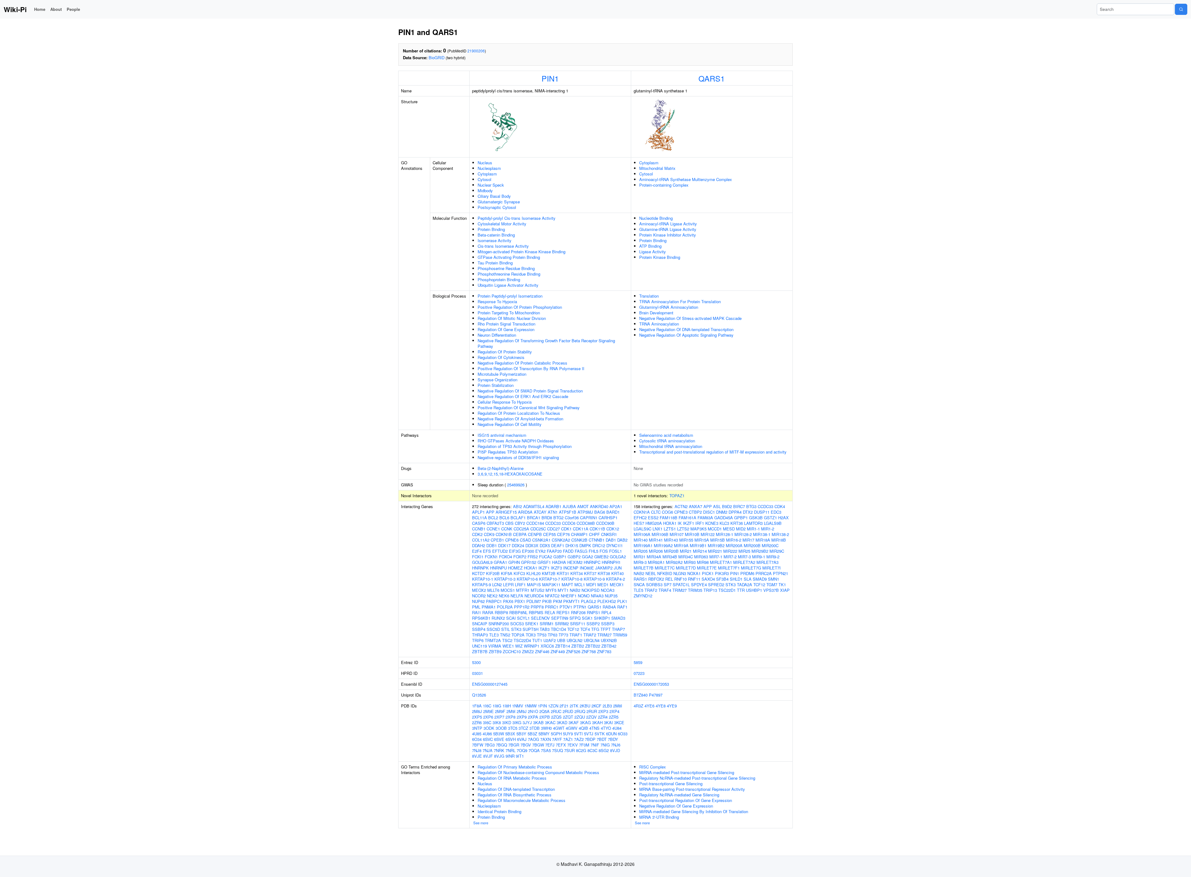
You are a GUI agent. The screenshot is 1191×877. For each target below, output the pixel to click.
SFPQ (575, 618)
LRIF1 (520, 584)
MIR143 (671, 540)
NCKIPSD (591, 590)
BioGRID (436, 57)
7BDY (613, 739)
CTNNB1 (596, 540)
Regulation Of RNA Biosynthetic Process (514, 795)
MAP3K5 (698, 529)
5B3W (498, 734)
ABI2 (517, 506)
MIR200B (752, 545)
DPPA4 (735, 512)
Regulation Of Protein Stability (505, 352)
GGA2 (587, 557)
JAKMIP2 (604, 568)
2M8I (617, 706)
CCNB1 (478, 529)
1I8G (497, 706)
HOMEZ (515, 568)
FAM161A (687, 517)
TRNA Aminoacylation (659, 324)
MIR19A (681, 545)
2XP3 (603, 711)
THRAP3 (480, 635)
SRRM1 (547, 624)
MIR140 (641, 540)
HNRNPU (498, 568)
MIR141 (656, 540)
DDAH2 (478, 545)
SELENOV (540, 618)
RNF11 (694, 579)
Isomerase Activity (494, 240)
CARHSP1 (608, 517)
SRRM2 (562, 624)
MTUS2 (537, 590)
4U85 (476, 734)
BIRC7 (739, 506)
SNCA (639, 584)
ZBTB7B (480, 651)
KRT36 (736, 523)
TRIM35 (695, 590)
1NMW (530, 706)
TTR (741, 590)
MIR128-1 (724, 534)
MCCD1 (715, 529)
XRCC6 (547, 646)
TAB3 (545, 629)
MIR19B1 (698, 545)
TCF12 (573, 629)
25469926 (515, 485)
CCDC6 (568, 523)
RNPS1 (593, 612)
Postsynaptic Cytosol (497, 207)
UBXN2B (609, 640)
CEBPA (520, 534)
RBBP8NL (518, 612)
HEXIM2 (574, 562)
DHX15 (571, 545)
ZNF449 (558, 651)
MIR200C (770, 545)
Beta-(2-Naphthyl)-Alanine (501, 468)
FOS (604, 551)
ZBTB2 (577, 646)
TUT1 (537, 640)
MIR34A (654, 557)
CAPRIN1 (588, 517)
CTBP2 (695, 512)
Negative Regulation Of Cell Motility (510, 424)
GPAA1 (500, 562)
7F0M (584, 745)
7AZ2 (579, 739)
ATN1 (553, 512)
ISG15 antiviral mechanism (502, 435)
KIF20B (493, 573)
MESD (729, 529)
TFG (595, 629)
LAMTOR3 (753, 523)
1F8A (477, 706)
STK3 (516, 629)
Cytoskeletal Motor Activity (502, 224)
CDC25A (521, 529)
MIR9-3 (640, 562)
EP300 (528, 551)
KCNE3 (711, 523)
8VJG (499, 756)
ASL (717, 506)
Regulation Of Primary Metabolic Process (515, 767)
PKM (557, 601)
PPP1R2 (521, 607)
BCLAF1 (518, 517)
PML (476, 607)
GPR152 (528, 562)
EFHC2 (640, 517)
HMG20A (653, 523)
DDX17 (504, 545)
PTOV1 (566, 607)
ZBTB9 (495, 651)
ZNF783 (604, 651)
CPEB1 (497, 540)
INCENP (570, 568)
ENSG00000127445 (489, 684)
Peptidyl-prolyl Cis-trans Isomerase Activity (516, 218)
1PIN (542, 706)
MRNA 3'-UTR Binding (659, 817)
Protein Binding (491, 229)
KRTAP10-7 (549, 579)
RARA (487, 612)
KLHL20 (533, 573)
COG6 (667, 512)
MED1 (603, 584)
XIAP (785, 590)
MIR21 (686, 551)
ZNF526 (573, 651)
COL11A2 (480, 540)
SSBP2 (593, 624)
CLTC (656, 512)
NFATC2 (552, 596)
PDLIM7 (533, 601)
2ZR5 (613, 717)
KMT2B (548, 573)
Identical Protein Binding (499, 811)
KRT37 (590, 573)
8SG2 (604, 750)
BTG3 (751, 506)
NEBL (650, 573)
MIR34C (685, 557)
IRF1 (699, 523)
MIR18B (778, 540)
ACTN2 (681, 506)
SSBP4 (478, 629)
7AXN (545, 739)
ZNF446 (542, 651)
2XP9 (522, 717)
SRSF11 (577, 624)
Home (39, 9)
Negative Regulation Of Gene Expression (676, 806)
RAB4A (609, 607)
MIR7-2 (730, 557)
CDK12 (612, 529)
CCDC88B (586, 523)
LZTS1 (670, 529)
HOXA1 (530, 568)
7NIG (605, 745)
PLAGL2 (588, 601)
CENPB (535, 534)
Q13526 (479, 695)
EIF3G (515, 551)
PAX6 (508, 601)
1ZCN (553, 706)
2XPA (533, 717)
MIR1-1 (753, 529)
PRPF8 (537, 607)
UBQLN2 (574, 640)
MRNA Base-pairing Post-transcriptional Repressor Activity (692, 789)
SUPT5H (530, 629)
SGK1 (587, 618)
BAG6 (599, 512)
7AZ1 (568, 739)
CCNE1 (493, 529)
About (56, 9)
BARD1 (613, 512)
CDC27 (553, 529)
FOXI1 (478, 557)
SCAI (511, 618)
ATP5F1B (567, 512)
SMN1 (773, 579)
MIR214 (700, 551)
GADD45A (723, 517)
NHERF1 (569, 596)
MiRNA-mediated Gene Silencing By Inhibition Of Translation (693, 811)
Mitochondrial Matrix (657, 168)
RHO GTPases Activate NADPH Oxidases (516, 441)
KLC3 (724, 523)
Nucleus (485, 163)
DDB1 (491, 545)
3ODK (489, 728)
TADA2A (744, 584)
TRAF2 (589, 635)
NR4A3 (597, 596)
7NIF (595, 745)
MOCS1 (508, 590)
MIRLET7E (707, 568)
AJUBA (569, 506)
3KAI (608, 722)
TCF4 (585, 629)
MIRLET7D (686, 568)
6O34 (477, 739)
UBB (561, 640)
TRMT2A (493, 640)
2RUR (592, 711)
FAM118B (668, 517)
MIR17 (748, 540)
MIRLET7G (751, 568)
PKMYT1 (571, 601)
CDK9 (489, 534)
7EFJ (550, 745)
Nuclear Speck (491, 185)
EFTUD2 (500, 551)
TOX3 (531, 635)
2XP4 (614, 711)
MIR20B (671, 551)
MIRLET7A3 (767, 562)
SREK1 (531, 624)
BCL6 (504, 517)
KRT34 (576, 573)
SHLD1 (736, 579)
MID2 (741, 529)
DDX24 (518, 545)
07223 (639, 673)
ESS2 (653, 517)
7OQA (534, 750)
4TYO (606, 728)
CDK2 (477, 534)
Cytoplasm (487, 174)
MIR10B (692, 534)
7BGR (513, 745)
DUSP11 (761, 512)
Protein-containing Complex (664, 185)
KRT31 (563, 573)
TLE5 (638, 590)
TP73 (563, 635)
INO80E (587, 568)
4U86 (487, 734)
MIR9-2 (772, 557)
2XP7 (499, 717)
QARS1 (711, 78)
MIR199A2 (663, 545)
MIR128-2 (743, 534)
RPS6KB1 (481, 618)
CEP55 (549, 534)
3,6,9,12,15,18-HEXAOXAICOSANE (510, 474)
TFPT (605, 629)
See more (480, 822)
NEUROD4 (534, 596)
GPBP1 (741, 517)
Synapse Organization (497, 380)
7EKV (572, 745)
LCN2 (497, 584)
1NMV (517, 706)
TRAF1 (575, 635)
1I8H (506, 706)
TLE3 (494, 635)
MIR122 (708, 534)
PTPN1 (580, 607)
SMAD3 (618, 618)
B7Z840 (641, 695)
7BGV (525, 745)
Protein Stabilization (496, 385)
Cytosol (484, 179)
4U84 (617, 728)
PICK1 (708, 573)
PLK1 (622, 601)
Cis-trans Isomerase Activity (503, 246)
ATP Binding (650, 246)
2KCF (596, 706)
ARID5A (525, 512)
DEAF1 (557, 545)
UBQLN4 (592, 640)
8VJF (488, 756)
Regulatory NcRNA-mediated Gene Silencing (679, 795)
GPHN (514, 562)
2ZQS (556, 717)
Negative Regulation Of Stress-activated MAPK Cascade (690, 318)
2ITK (574, 706)
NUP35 (611, 596)
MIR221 (715, 551)
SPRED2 (716, 584)
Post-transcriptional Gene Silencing (671, 783)
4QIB (583, 728)
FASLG (581, 551)
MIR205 (641, 551)
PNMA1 (489, 607)
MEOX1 (617, 584)
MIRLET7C (665, 568)
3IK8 (497, 722)
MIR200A (734, 545)
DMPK (585, 545)
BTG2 (558, 517)
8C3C (592, 750)
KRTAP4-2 (615, 579)
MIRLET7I (771, 568)
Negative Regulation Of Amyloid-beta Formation (520, 419)
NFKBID (664, 573)
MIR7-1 (715, 557)
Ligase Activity (652, 252)
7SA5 (546, 750)
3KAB (538, 722)
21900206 (476, 50)
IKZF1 (544, 568)
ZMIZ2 (528, 651)
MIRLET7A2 (744, 562)
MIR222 (730, 551)
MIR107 (677, 534)
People (73, 9)
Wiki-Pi (15, 9)
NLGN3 (679, 573)
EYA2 (540, 551)
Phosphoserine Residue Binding (506, 268)
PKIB (547, 601)
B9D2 (727, 506)
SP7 (667, 584)
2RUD (568, 711)
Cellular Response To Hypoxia (505, 402)
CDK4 (779, 506)
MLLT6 (493, 590)
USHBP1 (754, 590)
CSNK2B (579, 540)
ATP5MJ (585, 512)
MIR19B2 (716, 545)
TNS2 (505, 635)
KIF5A (506, 573)
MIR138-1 (761, 534)
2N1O (533, 711)
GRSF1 (544, 562)
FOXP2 (519, 557)
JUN (618, 568)
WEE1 (508, 646)
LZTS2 (683, 529)
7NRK (499, 750)
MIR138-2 (780, 534)
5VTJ (588, 734)
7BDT (602, 739)
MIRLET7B (643, 568)
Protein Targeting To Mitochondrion (509, 313)
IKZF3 (556, 568)
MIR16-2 (733, 540)
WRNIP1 (531, 646)
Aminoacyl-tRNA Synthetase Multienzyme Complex (685, 179)
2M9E (488, 711)
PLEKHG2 (606, 601)
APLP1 (478, 512)
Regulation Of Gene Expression (506, 329)
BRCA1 (533, 517)
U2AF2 (549, 640)
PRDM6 (747, 573)
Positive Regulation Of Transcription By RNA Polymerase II (531, 368)
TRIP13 (710, 590)
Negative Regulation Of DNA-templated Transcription (686, 329)
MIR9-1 (758, 557)
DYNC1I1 (614, 545)
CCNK (506, 529)
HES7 (639, 523)
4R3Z (638, 706)
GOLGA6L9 (482, 562)
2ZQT (568, 717)
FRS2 (533, 557)
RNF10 (680, 579)
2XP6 (488, 717)
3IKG (516, 722)
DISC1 (709, 512)
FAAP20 (554, 551)
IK (680, 523)
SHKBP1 (602, 618)
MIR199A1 (643, 545)
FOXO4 (505, 557)
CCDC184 (535, 523)
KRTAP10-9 (594, 579)
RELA (550, 612)
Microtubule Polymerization (502, 374)
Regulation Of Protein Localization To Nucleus (519, 413)
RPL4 (606, 612)
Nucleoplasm (489, 168)
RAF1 (622, 607)
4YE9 (672, 706)
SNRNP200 (498, 624)
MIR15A (701, 540)
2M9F (500, 711)
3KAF (574, 722)
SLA (748, 579)
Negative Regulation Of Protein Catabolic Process (522, 363)
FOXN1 (491, 557)
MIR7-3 (744, 557)
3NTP (477, 728)
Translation (649, 296)
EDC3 (776, 512)
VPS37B (771, 590)
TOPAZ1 (677, 495)
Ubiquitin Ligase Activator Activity (508, 285)
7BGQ (501, 745)
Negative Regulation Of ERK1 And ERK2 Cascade (523, 396)
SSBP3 (607, 624)
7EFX (561, 745)
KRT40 (617, 573)
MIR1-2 (767, 529)
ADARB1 (553, 506)
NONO (584, 596)
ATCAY (540, 512)
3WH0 (546, 728)
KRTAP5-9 (481, 584)
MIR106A (642, 534)
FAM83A (705, 517)
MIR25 (744, 551)
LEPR (508, 584)
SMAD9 (760, 579)
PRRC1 (551, 607)
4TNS (594, 728)
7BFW (477, 745)
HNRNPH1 (611, 562)
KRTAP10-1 (482, 579)
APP (490, 512)
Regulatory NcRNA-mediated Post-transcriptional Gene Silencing (697, 778)
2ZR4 (603, 717)
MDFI (591, 584)
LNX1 (657, 529)
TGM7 (771, 584)
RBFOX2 (656, 579)
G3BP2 (574, 557)
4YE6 (649, 706)
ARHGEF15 (506, 512)
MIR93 (690, 562)
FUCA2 (545, 557)
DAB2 (622, 540)
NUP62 (478, 601)
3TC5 (512, 728)
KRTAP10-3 (504, 579)
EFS (487, 551)
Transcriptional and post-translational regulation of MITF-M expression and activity (713, 452)
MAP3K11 (551, 584)
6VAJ (522, 739)
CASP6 (478, 523)
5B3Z (532, 734)
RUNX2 (498, 618)
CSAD (525, 540)
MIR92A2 (674, 562)
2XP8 (510, 717)
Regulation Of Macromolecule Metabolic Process (521, 800)
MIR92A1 (656, 562)
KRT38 (604, 573)
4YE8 (661, 706)
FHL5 (593, 551)
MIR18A (763, 540)
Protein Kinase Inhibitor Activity (667, 235)
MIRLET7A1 (721, 562)
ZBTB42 (608, 646)
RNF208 (578, 612)
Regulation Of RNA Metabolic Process (512, 778)
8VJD (615, 750)
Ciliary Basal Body (494, 196)
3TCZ (523, 728)
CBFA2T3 (495, 523)
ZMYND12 (643, 596)
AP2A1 (615, 506)
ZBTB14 (562, 646)
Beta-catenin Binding (496, 235)
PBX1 (520, 601)
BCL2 (493, 517)
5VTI (578, 734)
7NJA (488, 750)
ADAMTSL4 (533, 506)
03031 (477, 673)
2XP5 (477, 717)
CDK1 (566, 529)
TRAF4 (664, 590)
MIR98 (703, 562)
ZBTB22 (592, 646)
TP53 (541, 635)
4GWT (558, 728)
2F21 (564, 706)
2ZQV (591, 717)
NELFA (517, 596)
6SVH (511, 739)
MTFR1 (522, 590)
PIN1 (550, 78)
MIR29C (776, 551)
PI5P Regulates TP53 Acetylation (508, 452)
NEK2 (492, 596)
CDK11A (580, 529)
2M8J (477, 711)
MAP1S (534, 584)
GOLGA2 (618, 557)
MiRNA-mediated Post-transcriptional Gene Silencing (686, 772)
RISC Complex (652, 767)
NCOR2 (479, 596)
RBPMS (536, 612)
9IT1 (520, 756)
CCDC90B (605, 523)
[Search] (1181, 9)
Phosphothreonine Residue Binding (509, 274)
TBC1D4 (558, 629)
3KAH (597, 722)
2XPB (544, 717)
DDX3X (531, 545)
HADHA (559, 562)
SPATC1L (681, 584)
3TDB (534, 728)
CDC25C (538, 529)
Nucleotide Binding (656, 218)
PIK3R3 (722, 573)
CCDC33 (553, 523)
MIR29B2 (760, 551)
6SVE (499, 739)
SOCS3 (517, 624)
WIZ (519, 646)
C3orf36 (572, 517)
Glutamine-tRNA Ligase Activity (667, 229)
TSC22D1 (727, 590)
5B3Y (521, 734)
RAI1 (476, 612)
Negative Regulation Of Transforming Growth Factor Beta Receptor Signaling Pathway (546, 343)
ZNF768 (589, 651)
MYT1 (563, 590)
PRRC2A (764, 573)
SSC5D (493, 629)
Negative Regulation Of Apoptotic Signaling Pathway (686, 335)
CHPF (594, 534)
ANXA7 (695, 506)
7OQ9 (522, 750)
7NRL (510, 750)
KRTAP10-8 (571, 579)
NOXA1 (694, 573)
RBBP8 (501, 612)
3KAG (585, 722)
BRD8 (547, 517)
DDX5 (545, 545)
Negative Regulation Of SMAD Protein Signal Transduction (530, 391)
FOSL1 (615, 551)
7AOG (533, 739)
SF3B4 (722, 579)
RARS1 (640, 579)
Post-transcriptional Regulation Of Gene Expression (685, 800)
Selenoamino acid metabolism (666, 435)
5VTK (600, 734)
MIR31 (639, 557)
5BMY (544, 734)
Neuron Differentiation (497, 335)
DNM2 (721, 512)
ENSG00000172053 (651, 684)
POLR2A (505, 607)
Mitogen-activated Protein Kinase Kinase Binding (521, 252)
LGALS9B (773, 523)
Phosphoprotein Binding (499, 279)
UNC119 (479, 646)
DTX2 (748, 512)
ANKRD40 (599, 506)
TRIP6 (478, 640)
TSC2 (507, 640)
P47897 (655, 695)
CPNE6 (512, 540)
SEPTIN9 (559, 618)
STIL (505, 629)
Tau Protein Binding (495, 263)
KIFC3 (519, 573)
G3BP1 (559, 557)
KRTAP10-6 (527, 579)
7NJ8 (476, 750)
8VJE (477, 756)
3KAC (550, 722)
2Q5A (544, 711)
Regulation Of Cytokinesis (501, 357)
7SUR (569, 750)
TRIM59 (620, 635)
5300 (476, 662)
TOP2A (517, 635)
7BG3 (489, 745)
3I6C (487, 722)
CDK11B (597, 529)
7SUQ (557, 750)
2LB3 (607, 706)
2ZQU (579, 717)
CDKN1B (504, 534)
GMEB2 (601, 557)
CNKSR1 (609, 534)
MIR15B (717, 540)
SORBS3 (654, 584)
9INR (510, 756)
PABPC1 (494, 601)
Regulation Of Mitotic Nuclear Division (512, 318)
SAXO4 (708, 579)
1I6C (487, 706)
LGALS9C (642, 529)
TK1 (782, 584)
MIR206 (656, 551)
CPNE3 (681, 512)
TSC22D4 (522, 640)
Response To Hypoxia (497, 301)
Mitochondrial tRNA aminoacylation (670, 446)
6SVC (488, 739)
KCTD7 (478, 573)
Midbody (485, 190)
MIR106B (660, 534)
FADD (568, 551)
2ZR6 (477, 722)
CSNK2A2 (561, 540)
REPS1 (563, 612)
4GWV (572, 728)
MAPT (567, 584)
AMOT (583, 506)
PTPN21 (780, 573)
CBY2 (520, 523)
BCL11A (479, 517)
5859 (638, 662)
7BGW (538, 745)
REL (669, 579)
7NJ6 (615, 745)
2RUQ (579, 711)
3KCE (619, 722)
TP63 (552, 635)
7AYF (557, 739)
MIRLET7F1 (729, 568)
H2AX (783, 517)
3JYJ (527, 722)
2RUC (556, 711)
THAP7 (618, 629)
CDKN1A (642, 512)
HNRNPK (480, 568)
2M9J (522, 711)
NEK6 (504, 596)
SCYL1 (523, 618)
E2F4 (477, 551)
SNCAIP (479, 624)
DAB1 (611, 540)
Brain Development (656, 313)
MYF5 (551, 590)
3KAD (562, 722)
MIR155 (686, 540)
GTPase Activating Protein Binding (509, 257)
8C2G (581, 750)
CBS (509, 523)
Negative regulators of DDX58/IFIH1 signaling (518, 457)
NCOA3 (607, 590)
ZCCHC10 (512, 651)
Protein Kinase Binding (659, 257)
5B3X (510, 734)
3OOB (501, 728)
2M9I (510, 711)
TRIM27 (604, 635)
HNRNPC (592, 562)
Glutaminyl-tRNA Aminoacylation (668, 307)
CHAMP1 (579, 534)
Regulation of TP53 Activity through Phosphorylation (525, 446)
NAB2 (575, 590)
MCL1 (579, 584)
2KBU (585, 706)
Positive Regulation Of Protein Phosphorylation (520, 307)
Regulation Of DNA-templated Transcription (516, 789)
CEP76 (563, 534)
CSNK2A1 (541, 540)
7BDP (590, 739)
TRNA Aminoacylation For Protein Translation (680, 301)
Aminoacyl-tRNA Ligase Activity (668, 224)
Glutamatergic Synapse (499, 202)
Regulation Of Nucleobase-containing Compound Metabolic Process (538, 772)
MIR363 (701, 557)
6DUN (611, 734)
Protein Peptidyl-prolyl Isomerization (510, 296)
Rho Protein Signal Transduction (506, 324)
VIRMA (494, 646)
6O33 (622, 734)
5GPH (556, 734)
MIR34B (669, 557)
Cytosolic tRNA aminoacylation (667, 441)
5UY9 (568, 734)
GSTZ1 (770, 517)
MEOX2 (479, 590)
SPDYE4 (699, 584)
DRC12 (598, 545)
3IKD (506, 722)
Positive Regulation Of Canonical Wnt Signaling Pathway (529, 407)
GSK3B (756, 517)
